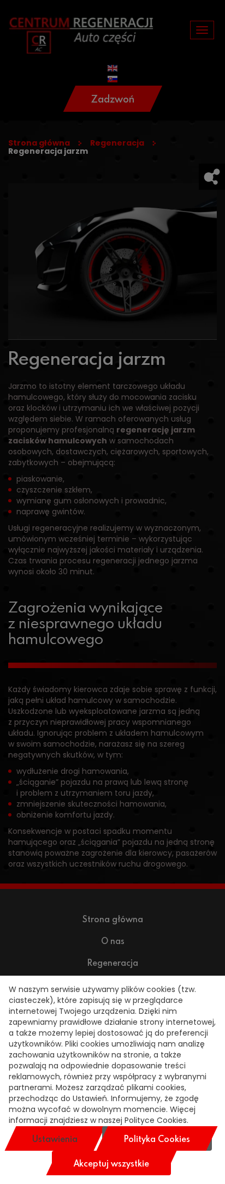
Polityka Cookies (157, 1138)
